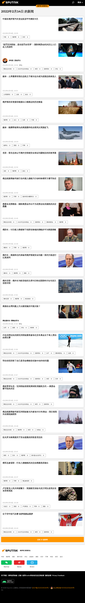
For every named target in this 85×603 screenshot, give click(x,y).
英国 (15, 145)
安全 (13, 455)
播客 (37, 557)
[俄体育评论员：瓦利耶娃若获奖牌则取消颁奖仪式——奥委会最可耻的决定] (70, 392)
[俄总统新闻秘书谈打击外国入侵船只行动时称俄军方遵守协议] (70, 184)
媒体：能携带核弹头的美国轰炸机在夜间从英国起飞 (25, 127)
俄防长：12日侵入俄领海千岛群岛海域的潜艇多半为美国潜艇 (29, 229)
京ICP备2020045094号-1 (41, 588)
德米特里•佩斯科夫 (28, 196)
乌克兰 (6, 506)
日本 (56, 379)
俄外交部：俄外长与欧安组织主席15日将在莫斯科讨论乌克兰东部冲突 (29, 281)
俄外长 (6, 273)
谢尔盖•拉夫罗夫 (36, 455)
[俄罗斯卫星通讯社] (11, 4)
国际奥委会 (49, 222)
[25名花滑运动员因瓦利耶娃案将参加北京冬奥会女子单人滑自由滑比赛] (70, 340)
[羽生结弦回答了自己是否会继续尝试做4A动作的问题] (70, 366)
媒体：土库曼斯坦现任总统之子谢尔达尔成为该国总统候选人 (29, 76)
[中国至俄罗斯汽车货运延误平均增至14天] (70, 24)
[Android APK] (7, 581)
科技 (51, 557)
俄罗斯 (14, 37)
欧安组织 (28, 299)
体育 (36, 69)
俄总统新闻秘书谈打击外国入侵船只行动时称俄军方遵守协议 (29, 178)
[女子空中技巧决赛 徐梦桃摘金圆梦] (70, 519)
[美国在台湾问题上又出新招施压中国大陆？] (70, 311)
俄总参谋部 (26, 481)
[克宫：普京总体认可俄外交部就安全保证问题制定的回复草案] (70, 158)
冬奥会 (39, 430)
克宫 (5, 171)
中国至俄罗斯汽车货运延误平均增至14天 (20, 19)
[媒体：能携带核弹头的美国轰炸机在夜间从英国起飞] (70, 133)
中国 (5, 37)
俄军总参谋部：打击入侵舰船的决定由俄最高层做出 (25, 463)
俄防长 (6, 247)
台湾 (5, 327)
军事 (24, 145)
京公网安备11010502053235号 (63, 588)
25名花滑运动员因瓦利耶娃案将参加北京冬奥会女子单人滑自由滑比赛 (30, 336)
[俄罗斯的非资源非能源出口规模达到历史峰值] (70, 107)
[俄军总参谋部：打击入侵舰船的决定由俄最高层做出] (70, 468)
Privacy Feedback (58, 575)
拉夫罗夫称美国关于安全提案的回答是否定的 (22, 437)
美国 (13, 327)
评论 (56, 69)
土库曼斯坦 (7, 94)
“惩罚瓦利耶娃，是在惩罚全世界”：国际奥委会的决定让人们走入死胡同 (29, 45)
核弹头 (6, 145)
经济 (24, 37)
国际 (25, 273)
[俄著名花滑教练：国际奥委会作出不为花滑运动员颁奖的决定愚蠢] (70, 209)
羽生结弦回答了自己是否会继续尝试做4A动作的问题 (26, 360)
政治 (26, 94)
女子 (47, 353)
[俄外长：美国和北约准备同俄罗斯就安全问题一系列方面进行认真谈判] (70, 260)
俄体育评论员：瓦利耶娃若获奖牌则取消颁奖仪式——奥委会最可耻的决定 (29, 387)
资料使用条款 (12, 575)
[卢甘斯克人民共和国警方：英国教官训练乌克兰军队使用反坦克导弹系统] (70, 494)
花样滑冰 (46, 69)
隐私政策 (48, 575)
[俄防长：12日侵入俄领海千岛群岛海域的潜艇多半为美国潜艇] (70, 235)
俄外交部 (6, 299)
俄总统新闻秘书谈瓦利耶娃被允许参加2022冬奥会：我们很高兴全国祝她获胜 (30, 413)
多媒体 (31, 557)
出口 (15, 120)
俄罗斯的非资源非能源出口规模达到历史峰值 (22, 102)
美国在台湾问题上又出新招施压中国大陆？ (21, 306)
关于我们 (4, 575)
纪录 (24, 120)
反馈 (19, 575)
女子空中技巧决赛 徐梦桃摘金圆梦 (18, 514)
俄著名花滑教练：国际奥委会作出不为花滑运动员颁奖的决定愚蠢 (29, 205)
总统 (17, 94)
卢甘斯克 (25, 506)
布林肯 (32, 327)
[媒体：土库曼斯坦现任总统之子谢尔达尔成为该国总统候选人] (70, 82)
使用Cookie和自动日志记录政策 (33, 575)
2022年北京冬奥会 (23, 69)
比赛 (69, 353)
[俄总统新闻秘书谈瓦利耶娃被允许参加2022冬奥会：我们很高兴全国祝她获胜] (70, 417)
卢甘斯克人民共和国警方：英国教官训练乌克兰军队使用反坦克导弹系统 (29, 489)
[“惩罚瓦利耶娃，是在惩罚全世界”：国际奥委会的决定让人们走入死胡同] (70, 50)
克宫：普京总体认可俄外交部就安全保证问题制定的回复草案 (29, 153)
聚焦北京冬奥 (8, 69)
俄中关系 (19, 557)
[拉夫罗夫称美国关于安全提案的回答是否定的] (70, 443)
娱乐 (61, 557)
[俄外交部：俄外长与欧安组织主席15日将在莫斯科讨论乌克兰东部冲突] (70, 286)
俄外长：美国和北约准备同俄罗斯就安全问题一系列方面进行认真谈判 (29, 256)
